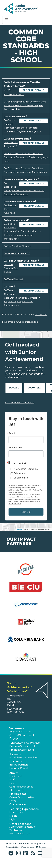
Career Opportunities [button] (21, 797)
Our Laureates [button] (17, 804)
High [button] (12, 819)
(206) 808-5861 (15, 712)
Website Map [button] (27, 847)
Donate (14, 387)
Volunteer (34, 387)
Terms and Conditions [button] (17, 843)
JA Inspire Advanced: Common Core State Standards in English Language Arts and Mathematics (22, 231)
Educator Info (20, 473)
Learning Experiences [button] (24, 809)
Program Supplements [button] (22, 746)
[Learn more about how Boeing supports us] (25, 606)
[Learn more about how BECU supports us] (25, 588)
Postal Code (15, 447)
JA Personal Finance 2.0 (17, 253)
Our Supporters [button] (18, 761)
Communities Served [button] (21, 786)
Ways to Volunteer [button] (20, 731)
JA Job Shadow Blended (17, 246)
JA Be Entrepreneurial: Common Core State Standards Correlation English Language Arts (25, 105)
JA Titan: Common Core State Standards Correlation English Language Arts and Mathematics (22, 298)
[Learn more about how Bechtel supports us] (25, 571)
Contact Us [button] (14, 709)
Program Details (33, 90)
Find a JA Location (19, 833)
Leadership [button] (15, 776)
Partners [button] (15, 754)
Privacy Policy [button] (38, 843)
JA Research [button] (16, 790)
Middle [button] (13, 815)
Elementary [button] (16, 812)
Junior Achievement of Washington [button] (22, 828)
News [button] (12, 800)
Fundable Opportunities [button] (23, 757)
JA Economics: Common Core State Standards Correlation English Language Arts (26, 157)
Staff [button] (12, 779)
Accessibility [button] (12, 847)
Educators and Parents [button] (24, 743)
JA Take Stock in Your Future (11, 268)
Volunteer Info (21, 477)
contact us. (41, 314)
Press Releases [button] (17, 793)
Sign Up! (26, 512)
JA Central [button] (41, 847)
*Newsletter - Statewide (26, 469)
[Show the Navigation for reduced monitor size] (6, 20)
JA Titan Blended (13, 279)
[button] (11, 853)
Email (12, 433)
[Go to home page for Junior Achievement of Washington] (21, 8)
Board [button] (12, 783)
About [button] (13, 773)
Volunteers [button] (16, 728)
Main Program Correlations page (20, 321)
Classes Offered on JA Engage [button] (21, 737)
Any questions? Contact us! (19, 402)
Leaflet (19, 529)
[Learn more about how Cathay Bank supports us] (25, 623)
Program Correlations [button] (21, 749)
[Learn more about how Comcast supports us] (25, 659)
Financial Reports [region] (19, 768)
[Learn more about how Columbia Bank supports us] (25, 641)
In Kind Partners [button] (18, 764)
